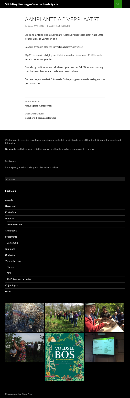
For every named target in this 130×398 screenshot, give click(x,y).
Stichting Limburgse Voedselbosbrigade (31, 4)
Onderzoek (11, 230)
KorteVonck (11, 212)
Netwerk (9, 218)
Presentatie (11, 236)
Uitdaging (10, 254)
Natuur (10, 267)
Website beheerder (59, 26)
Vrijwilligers (11, 285)
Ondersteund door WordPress (18, 394)
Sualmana (10, 248)
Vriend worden (15, 224)
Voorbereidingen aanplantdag (40, 115)
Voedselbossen (13, 261)
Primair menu (126, 4)
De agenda (10, 149)
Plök (9, 273)
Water (8, 291)
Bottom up (12, 242)
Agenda (9, 200)
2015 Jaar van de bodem (19, 279)
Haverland (10, 206)
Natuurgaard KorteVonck (38, 103)
